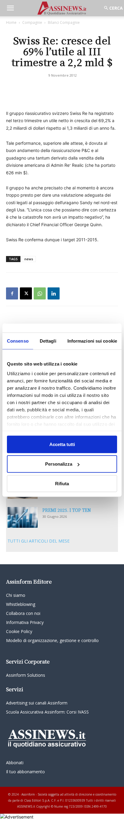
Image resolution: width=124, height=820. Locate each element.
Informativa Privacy (25, 622)
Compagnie (32, 22)
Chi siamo (15, 595)
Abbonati (14, 762)
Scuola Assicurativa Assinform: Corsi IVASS (47, 712)
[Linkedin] (54, 293)
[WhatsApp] (40, 293)
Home (11, 22)
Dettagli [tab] (48, 340)
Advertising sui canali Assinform (36, 703)
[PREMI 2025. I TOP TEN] (23, 517)
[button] (10, 8)
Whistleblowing (20, 604)
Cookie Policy (19, 631)
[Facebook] (12, 293)
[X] (26, 293)
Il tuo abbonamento (25, 771)
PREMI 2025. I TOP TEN (66, 510)
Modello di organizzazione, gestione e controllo (52, 640)
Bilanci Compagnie (64, 22)
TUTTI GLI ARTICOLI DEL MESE (39, 541)
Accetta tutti (62, 444)
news (28, 259)
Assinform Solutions (25, 675)
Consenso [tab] (18, 340)
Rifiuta (62, 483)
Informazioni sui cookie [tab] (92, 340)
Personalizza (58, 464)
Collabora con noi (23, 613)
